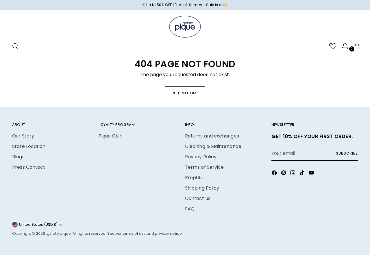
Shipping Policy (202, 188)
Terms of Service (204, 167)
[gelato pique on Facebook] (274, 174)
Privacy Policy (201, 156)
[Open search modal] (15, 46)
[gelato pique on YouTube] (311, 174)
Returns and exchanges (212, 136)
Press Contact (28, 167)
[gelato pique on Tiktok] (302, 174)
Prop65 (193, 177)
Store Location (28, 146)
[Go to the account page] (342, 46)
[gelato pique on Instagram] (293, 174)
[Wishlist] (330, 46)
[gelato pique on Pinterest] (284, 174)
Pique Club (111, 136)
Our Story (23, 136)
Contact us (197, 198)
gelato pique (59, 233)
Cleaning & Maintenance (213, 146)
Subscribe (347, 153)
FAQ (190, 209)
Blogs (18, 156)
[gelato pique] (185, 27)
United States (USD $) (38, 224)
